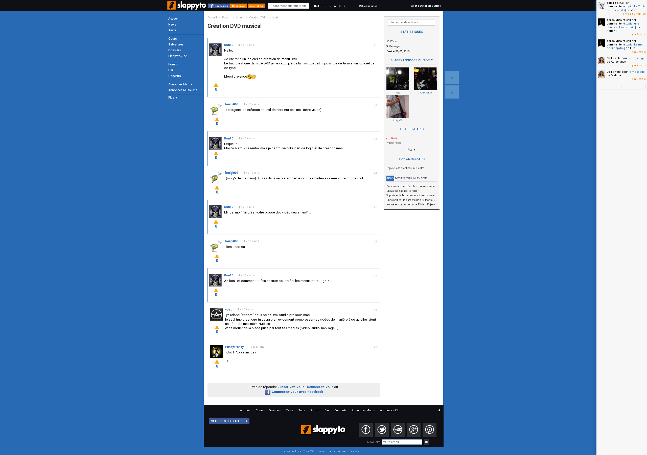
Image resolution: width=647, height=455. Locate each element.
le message (637, 58)
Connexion (221, 6)
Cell (609, 58)
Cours (172, 38)
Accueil (173, 18)
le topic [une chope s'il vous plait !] (623, 25)
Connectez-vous (320, 387)
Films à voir (355, 451)
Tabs (409, 178)
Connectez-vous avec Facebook (297, 392)
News (172, 24)
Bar (170, 70)
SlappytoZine (177, 56)
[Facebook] (366, 430)
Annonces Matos (180, 84)
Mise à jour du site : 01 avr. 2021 (299, 451)
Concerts (174, 76)
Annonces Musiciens (182, 90)
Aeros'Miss (614, 20)
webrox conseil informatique (332, 451)
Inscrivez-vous (292, 387)
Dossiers (174, 50)
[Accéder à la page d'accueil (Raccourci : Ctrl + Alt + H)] (187, 8)
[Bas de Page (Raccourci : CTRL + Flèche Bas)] (452, 92)
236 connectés (368, 6)
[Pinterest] (429, 430)
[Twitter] (382, 430)
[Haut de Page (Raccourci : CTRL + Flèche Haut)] (452, 77)
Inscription (256, 6)
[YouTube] (398, 430)
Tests (172, 30)
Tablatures (175, 44)
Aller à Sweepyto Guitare (426, 5)
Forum (173, 64)
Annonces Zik (389, 410)
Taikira (611, 3)
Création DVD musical (263, 17)
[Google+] (414, 430)
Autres (240, 17)
